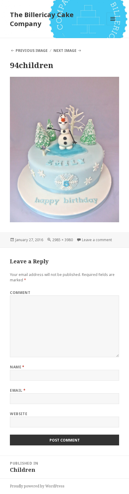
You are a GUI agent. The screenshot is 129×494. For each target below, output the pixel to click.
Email (18, 390)
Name (17, 367)
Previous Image (32, 50)
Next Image (64, 50)
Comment (20, 292)
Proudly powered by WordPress (37, 486)
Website (18, 413)
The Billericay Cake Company (42, 19)
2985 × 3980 (62, 239)
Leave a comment (97, 239)
